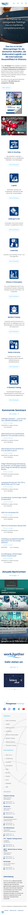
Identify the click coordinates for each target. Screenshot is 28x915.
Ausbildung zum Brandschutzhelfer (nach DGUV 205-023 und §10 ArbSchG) (12, 540)
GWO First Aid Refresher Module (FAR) (13, 526)
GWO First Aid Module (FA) (9, 512)
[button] (6, 87)
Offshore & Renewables (14, 282)
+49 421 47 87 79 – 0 (9, 812)
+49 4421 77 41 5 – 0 (9, 834)
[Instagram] (9, 709)
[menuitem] (14, 720)
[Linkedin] (14, 709)
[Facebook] (4, 709)
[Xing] (19, 709)
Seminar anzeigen (7, 423)
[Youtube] (23, 709)
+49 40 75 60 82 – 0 (9, 801)
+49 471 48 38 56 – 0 (9, 823)
